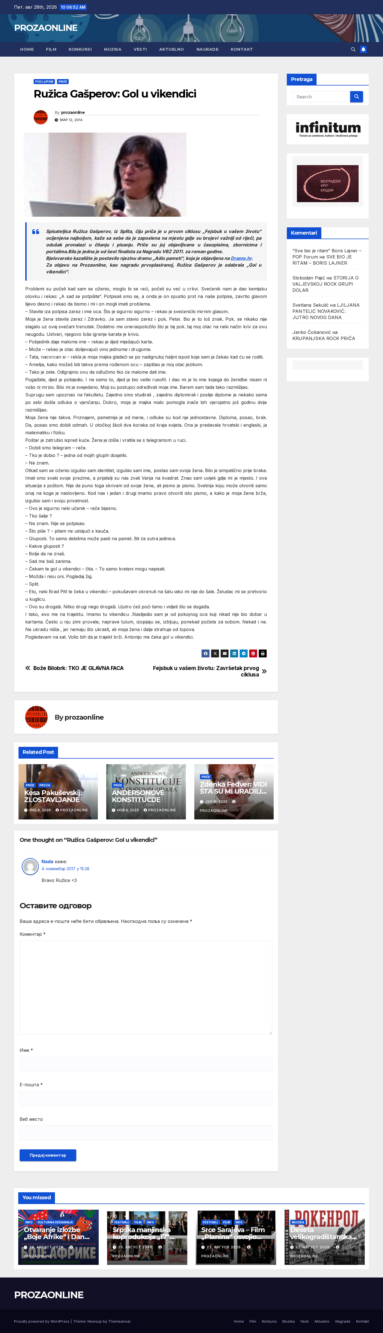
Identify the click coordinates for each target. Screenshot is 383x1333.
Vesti (140, 49)
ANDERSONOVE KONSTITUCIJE (139, 796)
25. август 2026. (136, 1247)
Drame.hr (241, 258)
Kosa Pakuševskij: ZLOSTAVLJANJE (53, 796)
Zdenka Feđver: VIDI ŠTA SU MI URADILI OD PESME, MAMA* (233, 791)
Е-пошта (31, 1084)
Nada (47, 861)
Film (51, 49)
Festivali (121, 1222)
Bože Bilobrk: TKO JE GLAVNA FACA (78, 668)
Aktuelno (171, 49)
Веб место (31, 1119)
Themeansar (119, 1321)
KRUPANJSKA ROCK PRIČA (323, 338)
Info (29, 1222)
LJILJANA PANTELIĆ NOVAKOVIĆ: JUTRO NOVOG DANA (326, 311)
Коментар (33, 934)
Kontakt (242, 49)
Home (27, 49)
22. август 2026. (225, 1247)
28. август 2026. (47, 1247)
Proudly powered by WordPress (42, 1321)
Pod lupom (44, 81)
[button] (353, 49)
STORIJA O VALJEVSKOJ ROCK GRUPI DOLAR (325, 284)
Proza (45, 785)
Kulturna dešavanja (55, 1222)
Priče (63, 81)
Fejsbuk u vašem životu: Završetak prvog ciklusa (206, 671)
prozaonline (73, 112)
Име (26, 1050)
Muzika (112, 49)
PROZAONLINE (45, 27)
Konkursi (80, 49)
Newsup (94, 1321)
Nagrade (208, 49)
